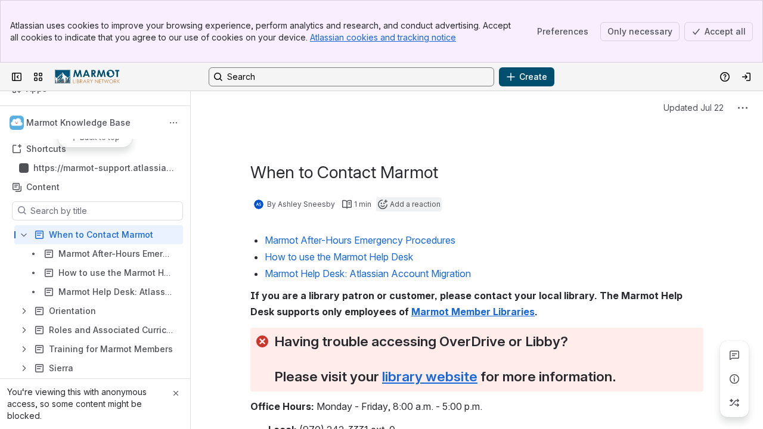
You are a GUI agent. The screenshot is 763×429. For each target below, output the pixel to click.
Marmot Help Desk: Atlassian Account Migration (368, 273)
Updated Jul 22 (693, 107)
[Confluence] (87, 76)
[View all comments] (734, 355)
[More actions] (173, 123)
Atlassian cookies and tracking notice (383, 37)
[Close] (176, 393)
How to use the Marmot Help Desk (339, 257)
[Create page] (734, 402)
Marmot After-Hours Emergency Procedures (360, 240)
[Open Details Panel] (734, 378)
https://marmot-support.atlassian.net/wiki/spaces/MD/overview (103, 168)
